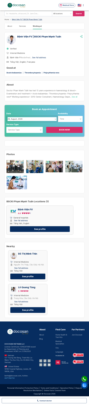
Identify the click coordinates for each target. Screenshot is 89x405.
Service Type (12, 124)
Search (79, 14)
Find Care (60, 329)
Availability (63, 113)
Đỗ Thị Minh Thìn (27, 253)
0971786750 (10, 378)
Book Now (64, 130)
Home (7, 19)
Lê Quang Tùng (26, 287)
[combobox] (28, 13)
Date (8, 113)
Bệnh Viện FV (25, 209)
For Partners (78, 329)
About (42, 329)
